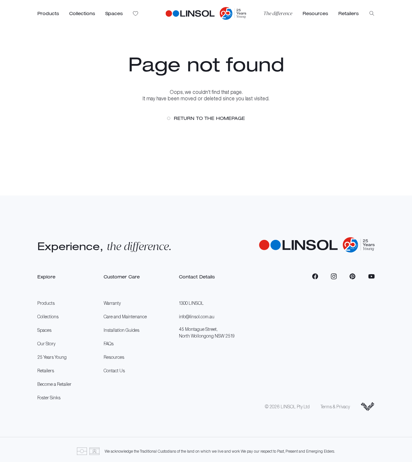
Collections (48, 316)
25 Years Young (52, 357)
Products (46, 303)
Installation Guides (121, 330)
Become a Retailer (54, 384)
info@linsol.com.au (196, 316)
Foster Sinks (49, 397)
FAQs (109, 343)
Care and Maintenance (125, 316)
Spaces (44, 330)
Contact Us (114, 370)
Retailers (45, 370)
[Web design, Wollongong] (368, 406)
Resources (114, 357)
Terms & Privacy (335, 406)
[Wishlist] (136, 13)
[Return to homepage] (190, 13)
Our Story (46, 343)
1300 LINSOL (191, 303)
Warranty (112, 303)
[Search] (372, 13)
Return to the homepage (209, 118)
